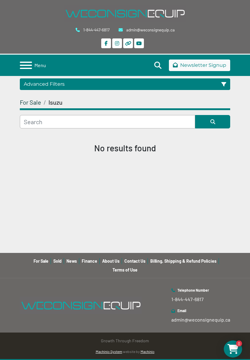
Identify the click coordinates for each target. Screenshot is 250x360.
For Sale (41, 261)
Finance (89, 261)
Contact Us (134, 261)
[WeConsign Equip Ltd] (81, 305)
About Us (111, 261)
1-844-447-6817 (95, 29)
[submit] (212, 121)
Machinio (148, 351)
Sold (57, 261)
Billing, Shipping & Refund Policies (183, 261)
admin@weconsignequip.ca (150, 29)
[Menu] (26, 65)
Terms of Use (125, 269)
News (71, 261)
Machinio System (109, 351)
